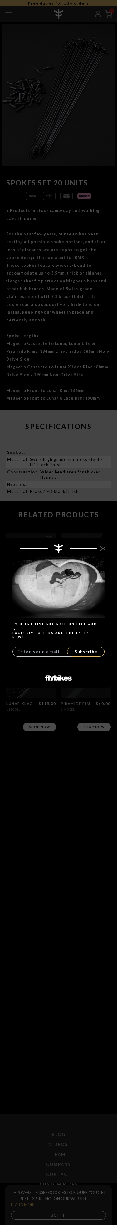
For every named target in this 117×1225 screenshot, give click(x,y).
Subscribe (86, 651)
